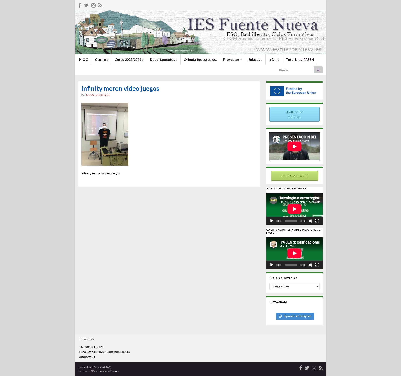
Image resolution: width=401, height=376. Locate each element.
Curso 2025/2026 (128, 59)
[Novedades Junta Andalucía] (100, 4)
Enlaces (254, 59)
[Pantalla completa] (317, 221)
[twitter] (86, 4)
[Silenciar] (310, 221)
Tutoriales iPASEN (300, 59)
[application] (294, 209)
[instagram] (93, 4)
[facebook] (79, 4)
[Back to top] (391, 366)
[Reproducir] (272, 221)
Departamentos (163, 59)
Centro (101, 59)
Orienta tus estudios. (200, 59)
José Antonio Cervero (98, 94)
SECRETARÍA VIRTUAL (294, 114)
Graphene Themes (108, 370)
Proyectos (231, 59)
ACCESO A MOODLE (294, 176)
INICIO (83, 59)
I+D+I (273, 59)
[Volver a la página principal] (200, 32)
